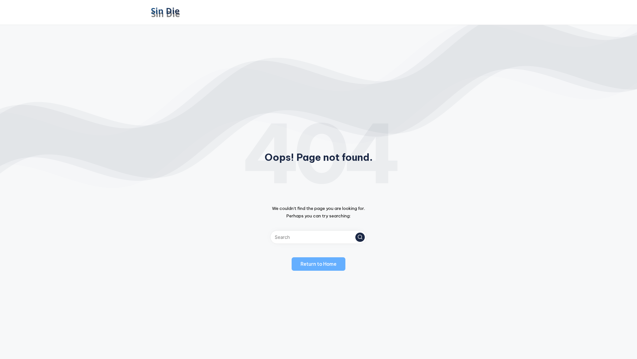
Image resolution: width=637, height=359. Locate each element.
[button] (360, 237)
